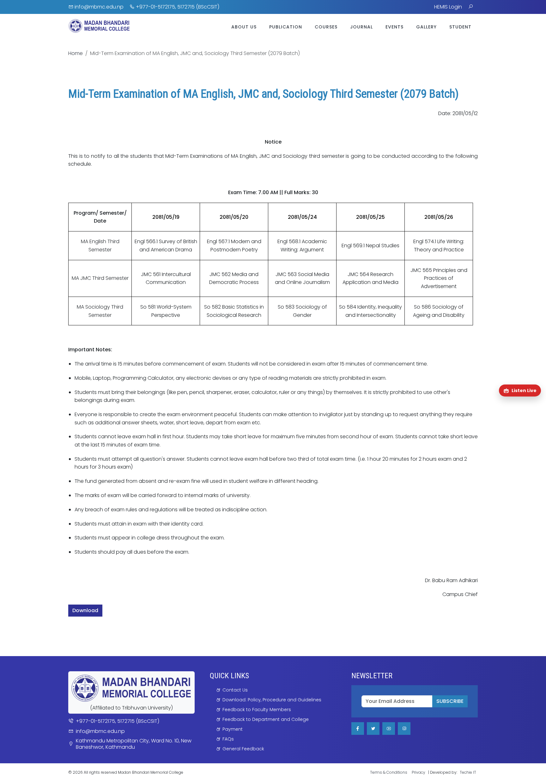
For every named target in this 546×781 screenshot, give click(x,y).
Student (460, 27)
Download (85, 610)
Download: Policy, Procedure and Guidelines (271, 700)
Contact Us (235, 690)
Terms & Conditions (388, 772)
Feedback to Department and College (265, 719)
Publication (285, 27)
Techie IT (468, 772)
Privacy (418, 772)
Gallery (426, 27)
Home (75, 53)
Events (394, 27)
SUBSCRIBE (450, 701)
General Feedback (243, 749)
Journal (361, 27)
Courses (326, 27)
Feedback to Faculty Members (256, 709)
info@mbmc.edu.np (98, 6)
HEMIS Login (448, 6)
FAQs (228, 739)
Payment (232, 729)
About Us (244, 27)
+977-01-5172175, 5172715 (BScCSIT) (177, 6)
